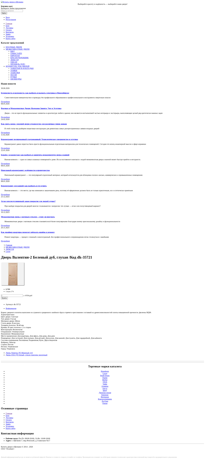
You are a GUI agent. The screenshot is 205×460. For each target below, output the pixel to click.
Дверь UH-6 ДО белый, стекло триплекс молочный (26, 355)
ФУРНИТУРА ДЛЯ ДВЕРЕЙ (17, 66)
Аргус (104, 388)
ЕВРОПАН (15, 56)
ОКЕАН (13, 62)
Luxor (8, 251)
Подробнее (5, 102)
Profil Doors (104, 376)
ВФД (12, 51)
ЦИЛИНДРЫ (15, 79)
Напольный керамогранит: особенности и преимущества (25, 170)
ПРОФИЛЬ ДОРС (17, 64)
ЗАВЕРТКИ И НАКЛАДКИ (22, 68)
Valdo (105, 384)
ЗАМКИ (13, 71)
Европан (104, 395)
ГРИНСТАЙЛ (16, 53)
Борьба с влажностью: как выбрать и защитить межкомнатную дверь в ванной (35, 155)
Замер (8, 34)
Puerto (104, 378)
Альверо (104, 386)
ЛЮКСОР (14, 60)
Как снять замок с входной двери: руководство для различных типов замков (34, 124)
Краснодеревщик (105, 399)
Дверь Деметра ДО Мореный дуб (19, 353)
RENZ (104, 380)
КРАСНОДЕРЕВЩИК (19, 58)
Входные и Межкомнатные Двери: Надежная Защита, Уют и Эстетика (31, 108)
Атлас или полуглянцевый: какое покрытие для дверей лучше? (28, 201)
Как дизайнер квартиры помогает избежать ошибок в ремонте (28, 232)
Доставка (9, 28)
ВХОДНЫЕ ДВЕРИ (14, 47)
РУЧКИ (13, 77)
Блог (7, 26)
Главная (9, 24)
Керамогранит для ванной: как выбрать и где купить (24, 186)
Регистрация (11, 20)
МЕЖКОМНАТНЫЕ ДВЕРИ (18, 49)
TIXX (105, 382)
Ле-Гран (105, 401)
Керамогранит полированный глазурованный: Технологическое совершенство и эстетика (39, 139)
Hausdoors (105, 371)
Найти (4, 13)
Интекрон (105, 397)
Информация (11, 308)
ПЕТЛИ (13, 75)
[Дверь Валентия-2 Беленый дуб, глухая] (13, 285)
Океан (104, 403)
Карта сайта (10, 38)
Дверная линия (105, 393)
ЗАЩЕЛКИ (15, 73)
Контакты (10, 32)
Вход (8, 17)
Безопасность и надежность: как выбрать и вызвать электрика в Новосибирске (35, 93)
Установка (10, 36)
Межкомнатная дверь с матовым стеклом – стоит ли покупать (28, 217)
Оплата (9, 30)
